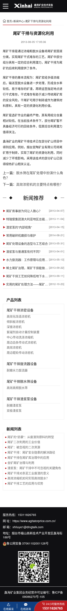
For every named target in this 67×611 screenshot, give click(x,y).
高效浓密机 (14, 347)
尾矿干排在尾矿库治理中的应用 (28, 457)
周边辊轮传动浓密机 (20, 352)
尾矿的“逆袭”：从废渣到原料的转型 (30, 437)
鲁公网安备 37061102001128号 (28, 543)
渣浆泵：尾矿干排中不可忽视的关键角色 (34, 468)
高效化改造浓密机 (19, 316)
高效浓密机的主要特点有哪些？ (39, 184)
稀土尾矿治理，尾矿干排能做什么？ (27, 268)
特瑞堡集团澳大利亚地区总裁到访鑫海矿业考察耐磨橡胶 (27, 219)
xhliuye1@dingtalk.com (27, 527)
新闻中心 (18, 21)
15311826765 (27, 515)
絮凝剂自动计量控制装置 (23, 332)
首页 (9, 21)
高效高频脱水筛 (17, 388)
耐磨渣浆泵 (14, 405)
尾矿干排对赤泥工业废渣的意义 (28, 473)
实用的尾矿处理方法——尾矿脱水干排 (27, 284)
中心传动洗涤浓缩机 (20, 337)
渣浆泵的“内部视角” (19, 227)
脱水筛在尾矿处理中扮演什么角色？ (33, 175)
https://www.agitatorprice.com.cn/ (34, 521)
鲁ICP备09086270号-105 (42, 594)
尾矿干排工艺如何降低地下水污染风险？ (27, 276)
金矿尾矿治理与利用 (20, 463)
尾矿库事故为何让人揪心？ (24, 211)
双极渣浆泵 (14, 410)
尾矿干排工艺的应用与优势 (25, 483)
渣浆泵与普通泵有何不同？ (24, 252)
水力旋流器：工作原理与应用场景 (27, 260)
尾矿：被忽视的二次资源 (23, 447)
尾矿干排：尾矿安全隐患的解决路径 (31, 452)
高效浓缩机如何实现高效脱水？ (28, 478)
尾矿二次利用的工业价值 (23, 442)
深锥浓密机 (14, 327)
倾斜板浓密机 (16, 321)
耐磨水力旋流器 (17, 370)
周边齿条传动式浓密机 (21, 342)
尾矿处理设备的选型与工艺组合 (27, 244)
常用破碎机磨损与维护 (21, 235)
